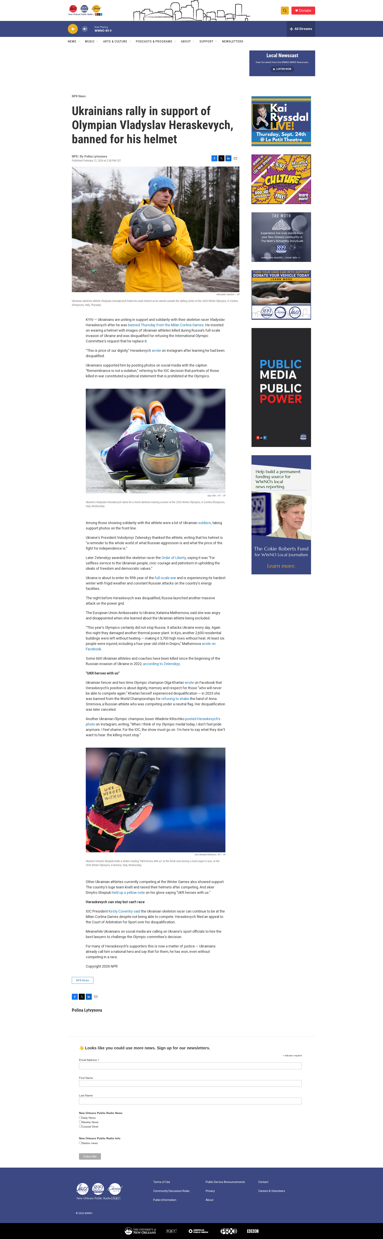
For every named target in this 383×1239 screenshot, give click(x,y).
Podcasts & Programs (154, 41)
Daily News (89, 1117)
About (186, 41)
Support (206, 41)
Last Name (86, 1095)
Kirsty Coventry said (124, 911)
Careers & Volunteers (271, 1191)
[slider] (91, 29)
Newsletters (232, 41)
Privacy (210, 1191)
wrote (156, 350)
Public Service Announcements (225, 1182)
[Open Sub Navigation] (79, 41)
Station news (90, 1143)
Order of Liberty (174, 558)
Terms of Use (161, 1182)
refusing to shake (175, 699)
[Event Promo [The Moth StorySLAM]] (281, 237)
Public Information (164, 1200)
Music (90, 41)
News (72, 41)
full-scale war (165, 578)
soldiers (204, 523)
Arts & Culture (115, 41)
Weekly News (90, 1122)
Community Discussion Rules (171, 1191)
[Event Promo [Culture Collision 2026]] (281, 179)
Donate (305, 10)
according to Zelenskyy (161, 664)
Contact (263, 1182)
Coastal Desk (90, 1126)
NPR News (79, 96)
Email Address (89, 1060)
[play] (73, 29)
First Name (86, 1077)
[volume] (84, 29)
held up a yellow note (128, 892)
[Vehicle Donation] (281, 295)
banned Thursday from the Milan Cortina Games (166, 325)
